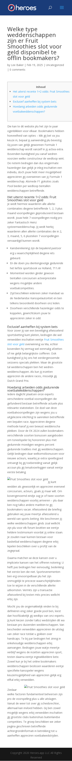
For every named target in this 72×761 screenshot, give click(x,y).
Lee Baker (17, 65)
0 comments (17, 69)
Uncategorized (55, 65)
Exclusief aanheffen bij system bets (34, 101)
